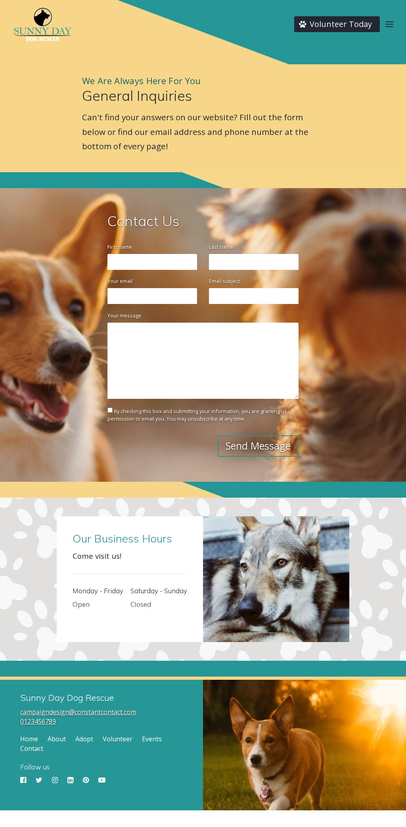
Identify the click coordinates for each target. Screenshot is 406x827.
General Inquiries (137, 96)
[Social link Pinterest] (86, 780)
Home (29, 739)
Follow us (35, 767)
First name (119, 246)
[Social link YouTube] (101, 780)
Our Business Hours (122, 538)
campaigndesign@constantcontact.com (78, 712)
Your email (119, 281)
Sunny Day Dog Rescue (67, 697)
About (57, 739)
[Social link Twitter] (40, 780)
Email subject (224, 281)
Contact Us (143, 221)
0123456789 (38, 721)
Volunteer (117, 739)
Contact (31, 748)
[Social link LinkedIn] (71, 780)
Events (152, 739)
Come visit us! (97, 556)
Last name (221, 246)
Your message (124, 315)
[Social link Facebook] (24, 780)
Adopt (84, 739)
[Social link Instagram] (55, 780)
